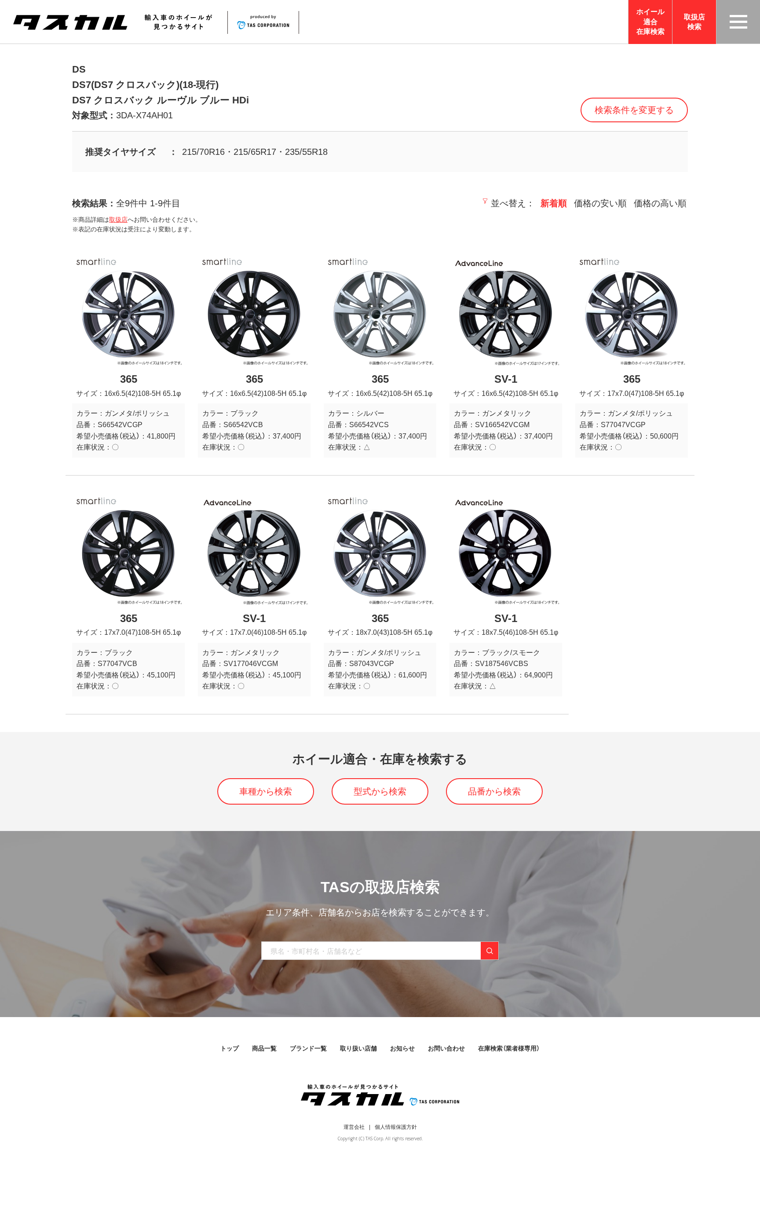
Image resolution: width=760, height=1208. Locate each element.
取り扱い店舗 (358, 1048)
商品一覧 (264, 1048)
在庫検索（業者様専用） (509, 1048)
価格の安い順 (600, 203)
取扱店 (118, 219)
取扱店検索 (694, 21)
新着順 (554, 203)
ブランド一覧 (308, 1048)
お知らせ (402, 1048)
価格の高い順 (660, 203)
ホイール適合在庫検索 (650, 21)
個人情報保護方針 (396, 1127)
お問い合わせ (446, 1048)
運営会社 (354, 1127)
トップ (229, 1048)
